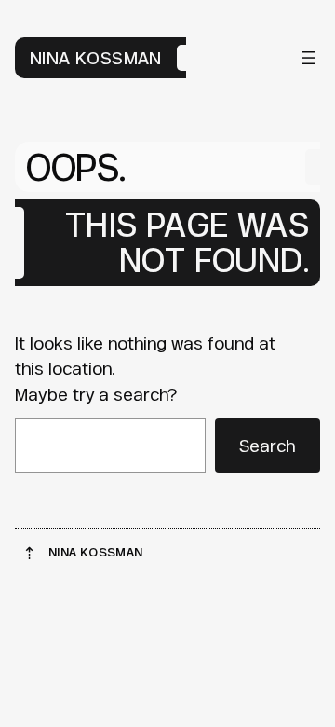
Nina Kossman (96, 58)
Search (267, 445)
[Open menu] (309, 58)
